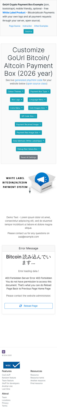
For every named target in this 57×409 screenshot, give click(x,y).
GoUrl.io (28, 31)
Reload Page (30, 305)
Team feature (8, 380)
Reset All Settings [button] (28, 157)
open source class (37, 83)
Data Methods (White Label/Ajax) (27, 141)
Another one (7, 386)
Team (4, 397)
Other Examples (41, 26)
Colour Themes (15, 91)
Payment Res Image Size (28, 132)
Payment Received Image (27, 124)
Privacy (5, 403)
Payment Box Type (38, 91)
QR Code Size (27, 116)
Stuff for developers (10, 383)
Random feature (9, 377)
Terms (4, 406)
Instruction (27, 26)
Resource (34, 375)
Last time (6, 389)
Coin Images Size (37, 108)
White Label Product (14, 12)
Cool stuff (6, 375)
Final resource (36, 383)
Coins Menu (15, 108)
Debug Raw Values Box (27, 149)
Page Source (14, 26)
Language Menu (36, 99)
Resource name (37, 377)
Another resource (37, 380)
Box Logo (16, 99)
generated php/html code (28, 80)
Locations (6, 400)
